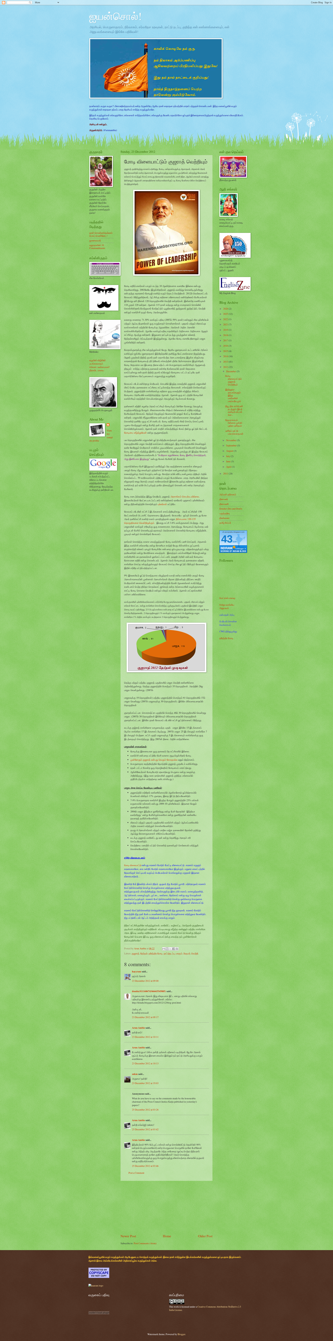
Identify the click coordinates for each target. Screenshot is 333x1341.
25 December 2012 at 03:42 (145, 1129)
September (231, 445)
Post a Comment (136, 1172)
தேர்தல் (144, 953)
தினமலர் (223, 499)
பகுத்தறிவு (224, 513)
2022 (226, 319)
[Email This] (163, 949)
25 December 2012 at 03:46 (145, 1166)
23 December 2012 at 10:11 (145, 1037)
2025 (226, 313)
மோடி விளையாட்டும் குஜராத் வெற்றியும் (233, 380)
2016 (226, 345)
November (231, 440)
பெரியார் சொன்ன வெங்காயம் (228, 623)
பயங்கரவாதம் (96, 363)
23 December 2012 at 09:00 (145, 980)
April (229, 466)
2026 (226, 308)
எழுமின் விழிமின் (97, 360)
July (228, 456)
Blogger (181, 1334)
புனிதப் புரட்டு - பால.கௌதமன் (234, 432)
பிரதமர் (186, 953)
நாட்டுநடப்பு (169, 953)
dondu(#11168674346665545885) (149, 991)
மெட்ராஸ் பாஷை (227, 598)
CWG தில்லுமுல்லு (228, 631)
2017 (226, 340)
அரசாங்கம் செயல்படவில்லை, (184, 496)
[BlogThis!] (167, 949)
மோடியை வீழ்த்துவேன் (135, 432)
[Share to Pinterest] (177, 949)
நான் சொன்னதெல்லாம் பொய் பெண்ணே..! (101, 234)
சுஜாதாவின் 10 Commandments (97, 246)
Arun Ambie (138, 1028)
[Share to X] (170, 949)
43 (227, 539)
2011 (226, 473)
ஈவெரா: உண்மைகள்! (99, 367)
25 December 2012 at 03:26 (145, 1109)
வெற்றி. (195, 953)
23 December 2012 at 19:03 (145, 1083)
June (228, 461)
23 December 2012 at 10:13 (145, 1063)
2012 (226, 367)
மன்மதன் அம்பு (226, 614)
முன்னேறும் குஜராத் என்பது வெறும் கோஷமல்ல (153, 759)
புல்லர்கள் (163, 504)
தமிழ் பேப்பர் (225, 522)
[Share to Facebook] (173, 949)
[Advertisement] (166, 1207)
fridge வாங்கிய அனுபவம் (226, 606)
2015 (226, 351)
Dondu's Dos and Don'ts (230, 508)
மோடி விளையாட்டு (132, 865)
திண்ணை (224, 518)
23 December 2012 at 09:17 (145, 1017)
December (231, 371)
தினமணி (224, 504)
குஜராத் (135, 953)
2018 (226, 335)
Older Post (205, 1236)
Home (167, 1236)
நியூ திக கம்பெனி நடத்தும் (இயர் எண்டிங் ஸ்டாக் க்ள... (234, 410)
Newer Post (128, 1236)
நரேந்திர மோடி (156, 953)
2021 (226, 324)
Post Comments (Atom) (145, 1243)
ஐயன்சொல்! (115, 16)
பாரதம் (179, 953)
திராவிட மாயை (96, 370)
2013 (226, 361)
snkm (135, 1074)
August (230, 450)
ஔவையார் (95, 240)
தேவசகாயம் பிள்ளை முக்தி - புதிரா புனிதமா (234, 422)
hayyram (136, 971)
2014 (226, 356)
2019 (226, 329)
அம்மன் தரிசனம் (227, 494)
